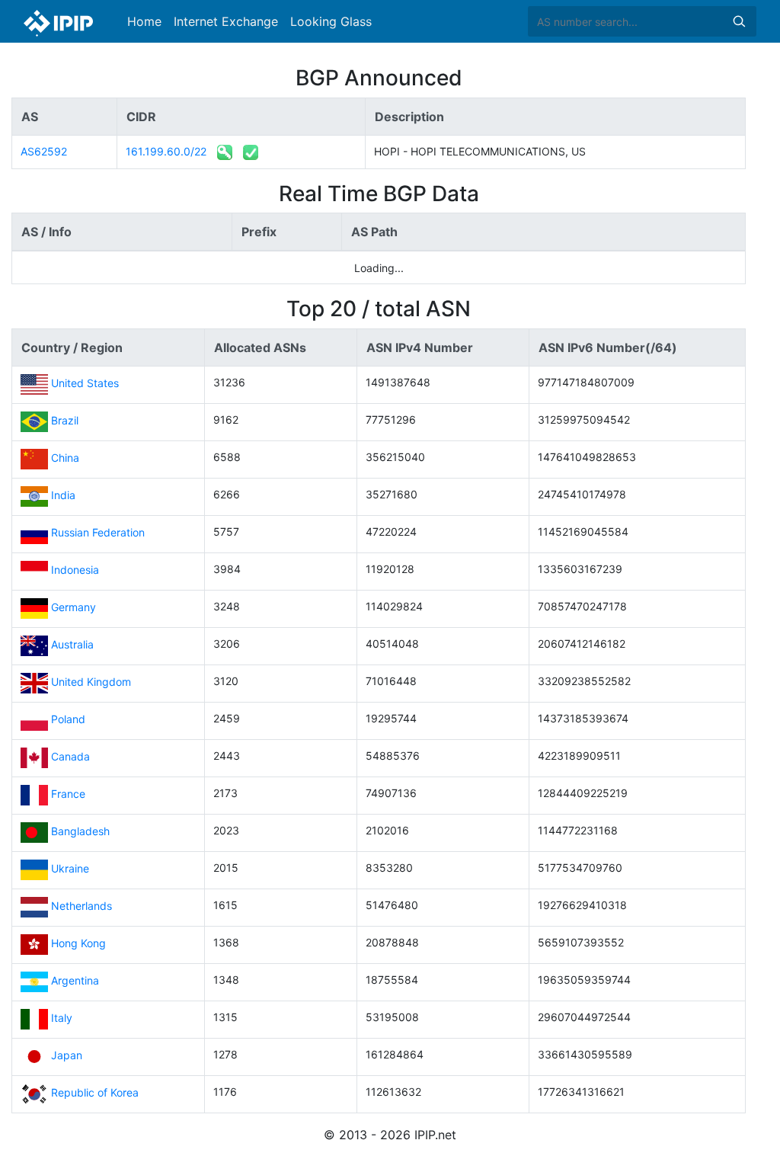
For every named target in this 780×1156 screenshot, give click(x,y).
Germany (73, 607)
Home (144, 21)
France (68, 794)
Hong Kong (78, 943)
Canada (70, 757)
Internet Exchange (226, 21)
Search (738, 21)
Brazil (64, 421)
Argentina (75, 981)
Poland (68, 719)
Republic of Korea (95, 1093)
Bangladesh (80, 831)
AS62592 (44, 151)
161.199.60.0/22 (166, 151)
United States (85, 383)
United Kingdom (91, 682)
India (63, 495)
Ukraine (70, 869)
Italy (61, 1018)
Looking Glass (331, 21)
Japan (66, 1055)
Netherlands (81, 906)
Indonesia (75, 570)
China (65, 458)
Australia (72, 645)
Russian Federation (98, 533)
